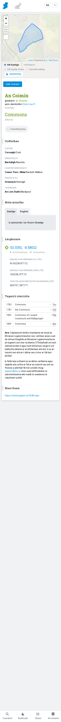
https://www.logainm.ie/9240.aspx (22, 395)
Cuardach (8, 718)
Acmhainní (53, 718)
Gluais (38, 718)
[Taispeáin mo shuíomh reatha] (6, 37)
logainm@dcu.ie (13, 371)
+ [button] (6, 18)
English (24, 211)
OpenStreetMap (37, 69)
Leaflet (30, 60)
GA (47, 5)
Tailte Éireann (53, 60)
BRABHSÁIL (16, 74)
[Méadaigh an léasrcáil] (6, 30)
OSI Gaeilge (13, 64)
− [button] (6, 23)
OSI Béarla (29, 64)
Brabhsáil (23, 718)
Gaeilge (11, 211)
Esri (45, 60)
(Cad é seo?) (28, 104)
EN (55, 5)
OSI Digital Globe (15, 69)
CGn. (55, 309)
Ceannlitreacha (18, 129)
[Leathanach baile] (6, 6)
